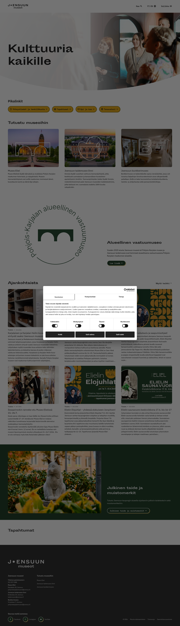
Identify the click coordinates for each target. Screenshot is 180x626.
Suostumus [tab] (59, 297)
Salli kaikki (120, 334)
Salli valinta (90, 334)
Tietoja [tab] (121, 297)
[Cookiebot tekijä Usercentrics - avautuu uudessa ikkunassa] (125, 289)
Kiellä (60, 334)
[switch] (78, 325)
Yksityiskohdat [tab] (90, 297)
